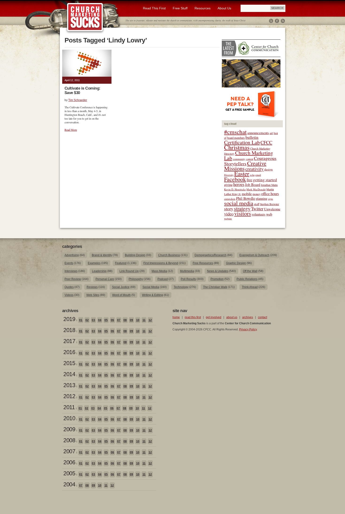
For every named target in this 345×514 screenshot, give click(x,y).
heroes (238, 184)
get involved (213, 317)
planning (261, 198)
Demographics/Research (210, 255)
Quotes (69, 287)
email (258, 175)
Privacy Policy (248, 329)
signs (270, 198)
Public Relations (247, 279)
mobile (247, 193)
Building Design (135, 255)
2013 (69, 385)
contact (262, 317)
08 (125, 320)
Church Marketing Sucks (85, 17)
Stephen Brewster (269, 204)
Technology (181, 287)
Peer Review (73, 279)
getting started (265, 179)
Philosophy (136, 279)
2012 (69, 396)
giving (228, 184)
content (249, 159)
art (271, 133)
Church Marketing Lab (248, 155)
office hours (270, 193)
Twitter (271, 21)
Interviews (71, 271)
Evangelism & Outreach (254, 255)
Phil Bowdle (245, 198)
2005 (69, 473)
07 (118, 320)
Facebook (277, 21)
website (228, 218)
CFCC (266, 142)
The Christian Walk (215, 287)
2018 (69, 330)
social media (238, 203)
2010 (69, 418)
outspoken (229, 198)
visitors (242, 213)
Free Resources (203, 263)
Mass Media (159, 271)
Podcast (162, 279)
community (239, 159)
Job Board (252, 184)
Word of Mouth (121, 295)
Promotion (217, 279)
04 (99, 320)
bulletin (251, 137)
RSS (282, 21)
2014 (69, 374)
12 (150, 320)
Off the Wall (250, 271)
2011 (69, 407)
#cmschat (235, 132)
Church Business (169, 255)
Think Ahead (250, 287)
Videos (69, 295)
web (269, 214)
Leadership (99, 271)
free (249, 179)
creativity (254, 169)
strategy (242, 208)
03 (93, 320)
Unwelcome (272, 209)
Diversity (229, 175)
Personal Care (105, 279)
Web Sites (92, 295)
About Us (224, 8)
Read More (71, 130)
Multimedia (187, 271)
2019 (69, 319)
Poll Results (188, 279)
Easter (241, 174)
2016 (69, 352)
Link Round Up (129, 271)
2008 (69, 440)
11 (144, 320)
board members (236, 138)
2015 (69, 363)
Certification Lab (242, 142)
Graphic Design (236, 263)
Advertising (72, 255)
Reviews (92, 287)
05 (106, 320)
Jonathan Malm (269, 185)
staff (256, 204)
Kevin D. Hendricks (235, 189)
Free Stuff (180, 8)
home (176, 317)
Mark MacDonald (256, 189)
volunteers (258, 214)
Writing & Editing (152, 295)
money (257, 194)
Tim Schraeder (77, 100)
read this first (193, 317)
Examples (94, 263)
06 (112, 320)
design (268, 169)
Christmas (236, 147)
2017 (69, 341)
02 (87, 320)
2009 (69, 429)
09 (131, 320)
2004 (69, 484)
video (229, 214)
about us (231, 317)
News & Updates (217, 271)
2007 (69, 451)
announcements (258, 132)
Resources (203, 8)
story (228, 209)
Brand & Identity (102, 255)
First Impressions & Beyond (160, 263)
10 (137, 320)
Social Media (150, 287)
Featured (120, 263)
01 (80, 320)
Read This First (154, 8)
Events (69, 263)
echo (252, 175)
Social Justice (121, 287)
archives (247, 317)
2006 (69, 462)
